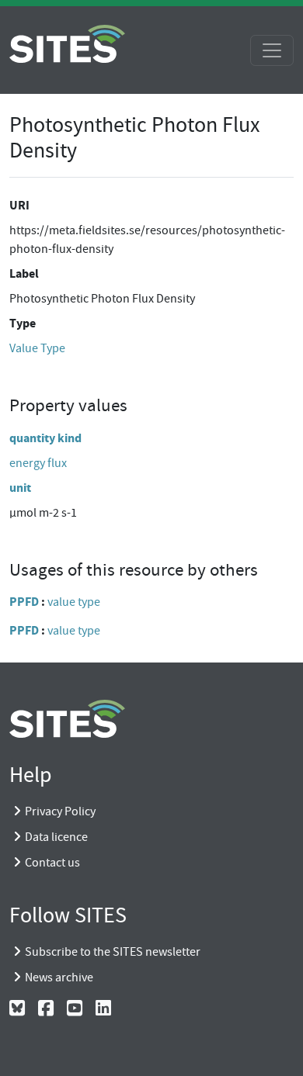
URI (19, 205)
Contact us (52, 862)
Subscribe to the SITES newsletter (112, 952)
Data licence (56, 837)
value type (73, 602)
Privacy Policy (60, 811)
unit (20, 487)
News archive (59, 977)
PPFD (24, 601)
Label (24, 273)
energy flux (38, 463)
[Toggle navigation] (272, 50)
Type (22, 323)
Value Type (37, 348)
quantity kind (45, 438)
